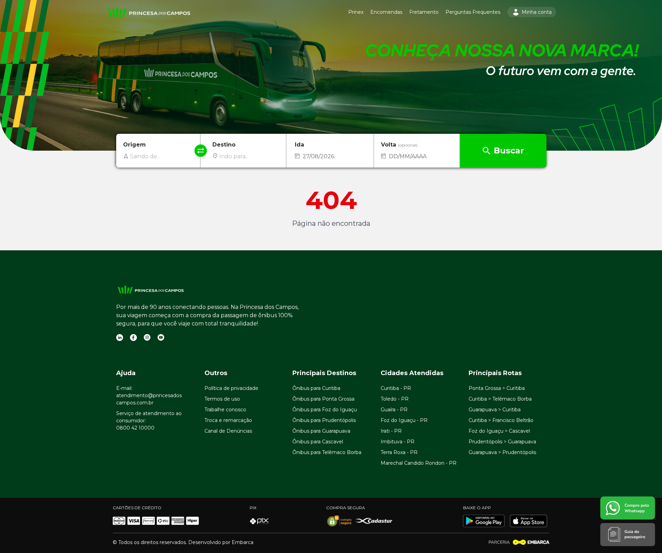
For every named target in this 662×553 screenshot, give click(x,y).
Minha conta (537, 12)
